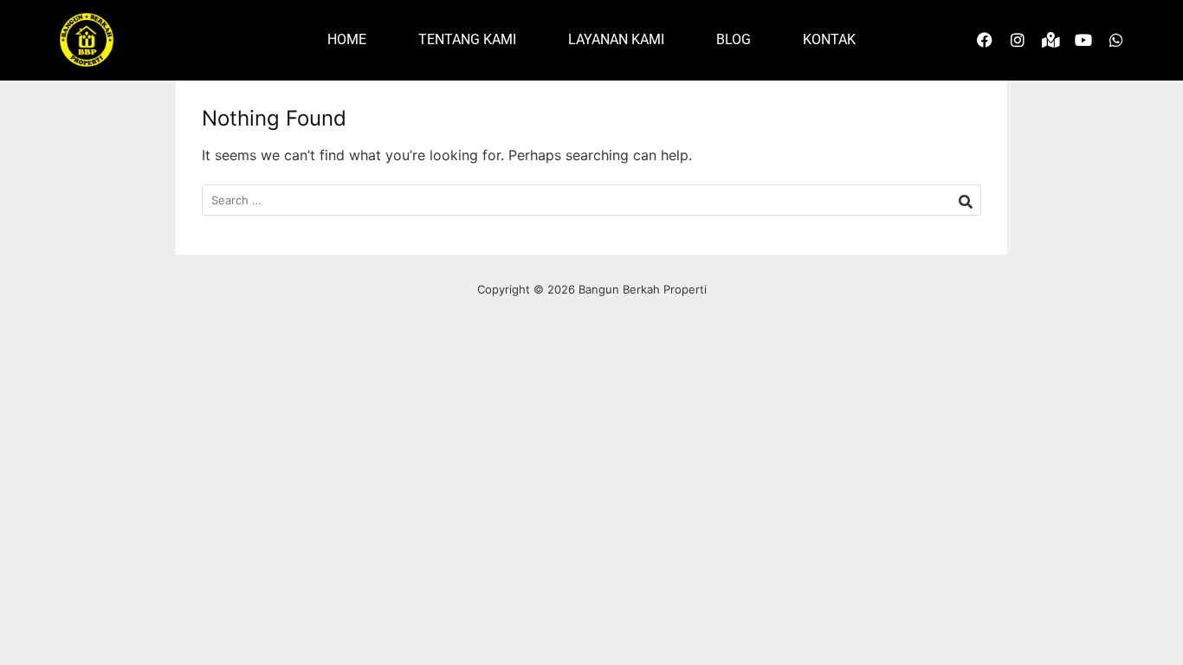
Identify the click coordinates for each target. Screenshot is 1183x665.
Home (346, 39)
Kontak (829, 39)
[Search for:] (591, 200)
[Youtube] (1083, 40)
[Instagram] (1017, 40)
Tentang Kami (467, 39)
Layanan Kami (616, 39)
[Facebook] (984, 40)
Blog (733, 39)
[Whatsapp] (1116, 40)
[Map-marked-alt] (1050, 40)
